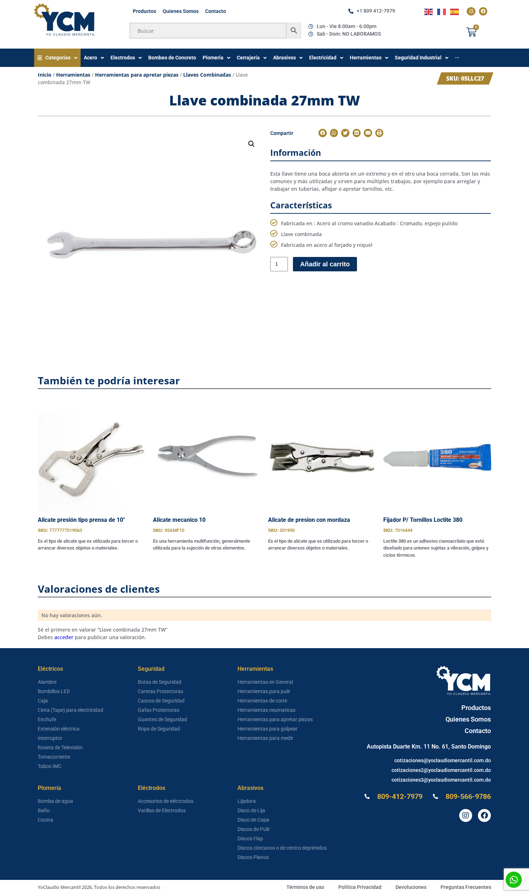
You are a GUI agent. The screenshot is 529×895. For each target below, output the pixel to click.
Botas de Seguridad (159, 682)
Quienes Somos (181, 11)
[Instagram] (471, 11)
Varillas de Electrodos (162, 810)
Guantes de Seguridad (162, 719)
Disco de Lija (251, 810)
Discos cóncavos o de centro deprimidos (282, 848)
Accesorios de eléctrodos (165, 801)
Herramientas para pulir (264, 691)
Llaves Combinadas (207, 74)
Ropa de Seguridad (159, 729)
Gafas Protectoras (158, 710)
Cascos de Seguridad (161, 701)
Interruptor (50, 738)
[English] (429, 11)
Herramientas (73, 74)
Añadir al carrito (325, 264)
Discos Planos (253, 857)
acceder (63, 637)
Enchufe (47, 719)
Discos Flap (250, 838)
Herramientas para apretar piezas (136, 74)
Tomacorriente (54, 757)
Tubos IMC (50, 766)
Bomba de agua (55, 801)
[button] (251, 143)
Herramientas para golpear (268, 729)
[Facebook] (483, 11)
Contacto (215, 11)
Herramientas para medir (265, 738)
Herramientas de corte (262, 701)
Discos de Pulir (254, 829)
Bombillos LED (54, 691)
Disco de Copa (253, 820)
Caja (43, 701)
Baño (44, 810)
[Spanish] (455, 11)
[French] (442, 11)
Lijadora (247, 801)
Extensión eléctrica (59, 729)
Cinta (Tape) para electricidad (70, 710)
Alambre (47, 682)
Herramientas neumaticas (266, 710)
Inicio (44, 74)
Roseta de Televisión (60, 747)
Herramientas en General (265, 682)
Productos (144, 11)
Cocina (45, 820)
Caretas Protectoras (160, 691)
